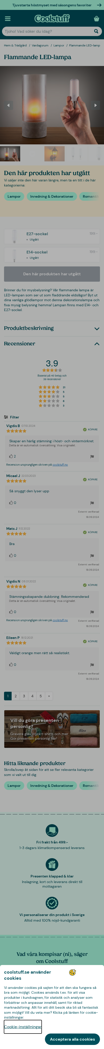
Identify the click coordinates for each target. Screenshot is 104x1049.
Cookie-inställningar (23, 1026)
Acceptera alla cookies (72, 1039)
